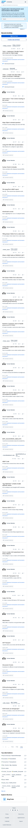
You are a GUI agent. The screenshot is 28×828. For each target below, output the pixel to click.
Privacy (6, 814)
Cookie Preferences (7, 824)
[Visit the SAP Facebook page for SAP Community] (10, 810)
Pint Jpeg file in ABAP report (10, 189)
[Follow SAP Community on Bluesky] (12, 810)
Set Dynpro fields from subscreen (12, 277)
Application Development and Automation (10, 5)
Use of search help (8, 416)
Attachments (6, 620)
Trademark (7, 821)
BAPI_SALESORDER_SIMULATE (11, 439)
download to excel (7, 211)
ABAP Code (5, 461)
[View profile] (6, 45)
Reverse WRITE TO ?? (8, 507)
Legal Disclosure (21, 817)
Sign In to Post (14, 36)
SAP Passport (6, 642)
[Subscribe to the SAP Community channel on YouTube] (15, 810)
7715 (17, 746)
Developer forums (18, 25)
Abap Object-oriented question (11, 122)
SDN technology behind (9, 687)
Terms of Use (21, 814)
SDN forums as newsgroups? (10, 708)
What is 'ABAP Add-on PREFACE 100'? (13, 255)
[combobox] (14, 19)
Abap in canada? (7, 530)
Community (9, 1)
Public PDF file (6, 598)
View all (3, 791)
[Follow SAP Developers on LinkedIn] (17, 810)
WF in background (7, 370)
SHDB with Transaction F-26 (10, 576)
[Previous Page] (3, 746)
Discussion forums (7, 665)
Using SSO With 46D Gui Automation (12, 144)
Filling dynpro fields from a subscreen (13, 234)
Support (21, 821)
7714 (12, 746)
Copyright (7, 817)
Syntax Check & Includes (9, 167)
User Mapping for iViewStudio (11, 731)
